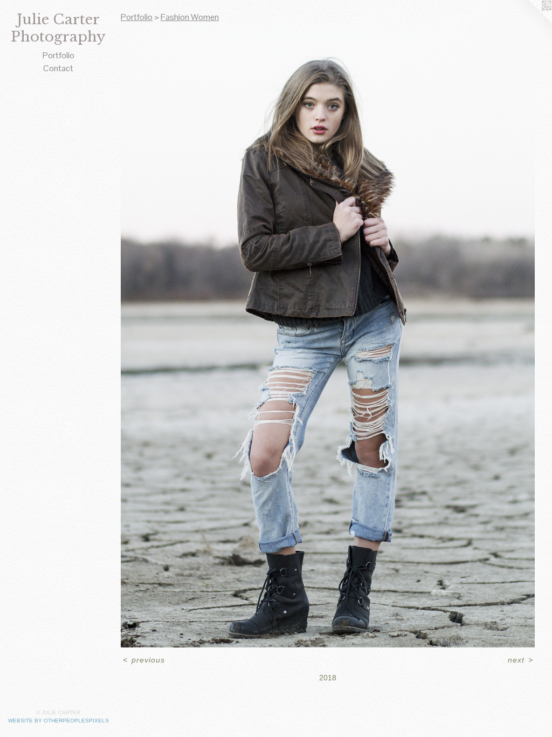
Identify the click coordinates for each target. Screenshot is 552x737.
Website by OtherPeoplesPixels (58, 721)
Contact (58, 68)
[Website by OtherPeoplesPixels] (530, 21)
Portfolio (58, 55)
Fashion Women (190, 17)
